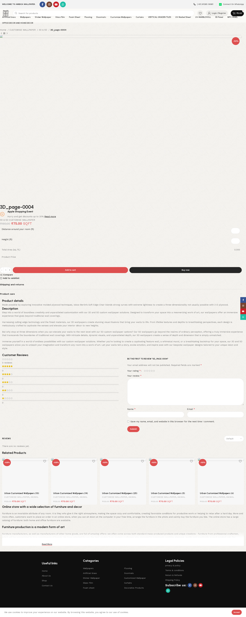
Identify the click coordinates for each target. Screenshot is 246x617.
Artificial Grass (90, 573)
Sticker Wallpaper (91, 578)
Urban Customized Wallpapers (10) (21, 493)
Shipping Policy (172, 580)
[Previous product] (1, 33)
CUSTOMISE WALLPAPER (23, 30)
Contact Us (47, 585)
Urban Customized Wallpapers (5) (168, 493)
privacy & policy (172, 565)
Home (3, 30)
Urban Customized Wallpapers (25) (119, 493)
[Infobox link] (203, 4)
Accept (237, 612)
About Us (46, 576)
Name (131, 409)
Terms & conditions (174, 570)
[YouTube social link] (56, 4)
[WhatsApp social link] (63, 4)
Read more (50, 216)
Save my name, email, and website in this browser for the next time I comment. (173, 421)
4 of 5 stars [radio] (151, 371)
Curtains (128, 583)
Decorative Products (134, 588)
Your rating (134, 371)
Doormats (129, 573)
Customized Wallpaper (135, 578)
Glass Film (88, 583)
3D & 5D (43, 30)
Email (191, 409)
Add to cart (70, 270)
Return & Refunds (173, 575)
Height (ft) (7, 239)
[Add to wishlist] (44, 461)
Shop (44, 580)
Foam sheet (88, 588)
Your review (134, 375)
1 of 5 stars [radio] (145, 371)
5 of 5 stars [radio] (154, 371)
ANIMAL (35, 497)
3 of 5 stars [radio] (149, 371)
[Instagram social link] (49, 4)
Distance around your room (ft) (18, 229)
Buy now (185, 270)
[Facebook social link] (42, 4)
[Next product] (7, 33)
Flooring (128, 568)
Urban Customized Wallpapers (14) (70, 493)
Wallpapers (88, 568)
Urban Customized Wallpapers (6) (217, 493)
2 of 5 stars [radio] (147, 371)
